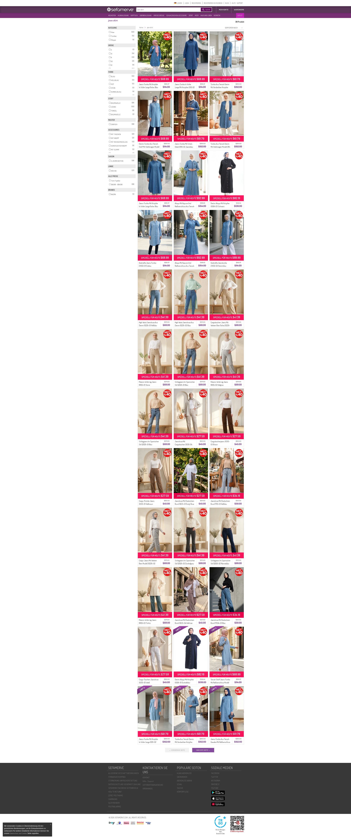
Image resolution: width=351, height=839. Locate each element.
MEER (196, 15)
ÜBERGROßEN (182, 777)
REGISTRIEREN (196, 3)
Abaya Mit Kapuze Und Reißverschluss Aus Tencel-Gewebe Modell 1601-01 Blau (185, 206)
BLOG (227, 3)
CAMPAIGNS (112, 799)
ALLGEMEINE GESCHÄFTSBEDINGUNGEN (123, 773)
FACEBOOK (215, 773)
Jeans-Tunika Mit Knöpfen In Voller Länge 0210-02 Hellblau (148, 742)
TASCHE (180, 788)
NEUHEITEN (112, 15)
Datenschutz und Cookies (18, 833)
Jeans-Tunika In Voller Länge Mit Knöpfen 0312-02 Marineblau (185, 87)
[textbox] (166, 9)
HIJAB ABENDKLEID (184, 773)
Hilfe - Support (148, 781)
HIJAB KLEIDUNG (123, 15)
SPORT (191, 15)
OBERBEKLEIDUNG (146, 15)
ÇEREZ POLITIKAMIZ (115, 795)
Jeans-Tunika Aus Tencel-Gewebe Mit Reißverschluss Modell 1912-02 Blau (220, 742)
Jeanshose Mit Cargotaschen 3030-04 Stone (183, 444)
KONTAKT (146, 777)
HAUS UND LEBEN (206, 15)
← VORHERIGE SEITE (177, 750)
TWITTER (214, 777)
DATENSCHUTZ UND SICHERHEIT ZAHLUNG (124, 784)
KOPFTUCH (134, 15)
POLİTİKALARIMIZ (114, 806)
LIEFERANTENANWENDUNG (153, 785)
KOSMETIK (217, 15)
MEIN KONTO (223, 10)
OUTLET (239, 15)
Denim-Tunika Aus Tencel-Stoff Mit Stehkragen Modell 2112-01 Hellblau (149, 147)
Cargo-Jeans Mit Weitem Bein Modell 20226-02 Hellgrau (148, 563)
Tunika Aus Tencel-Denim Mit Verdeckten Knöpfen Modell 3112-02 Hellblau (184, 742)
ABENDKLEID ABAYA (184, 780)
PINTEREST (215, 784)
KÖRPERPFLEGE (183, 792)
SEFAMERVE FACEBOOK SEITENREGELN (123, 788)
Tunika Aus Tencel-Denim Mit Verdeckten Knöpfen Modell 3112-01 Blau (220, 87)
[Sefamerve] (121, 9)
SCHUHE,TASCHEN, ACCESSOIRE (176, 15)
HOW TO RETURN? (115, 792)
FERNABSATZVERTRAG (117, 777)
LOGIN (187, 3)
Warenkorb (239, 10)
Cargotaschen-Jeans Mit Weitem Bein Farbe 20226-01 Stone (220, 325)
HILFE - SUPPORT (237, 3)
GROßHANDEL (148, 788)
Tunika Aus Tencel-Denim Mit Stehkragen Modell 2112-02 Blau (220, 147)
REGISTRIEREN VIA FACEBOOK (213, 3)
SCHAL (179, 784)
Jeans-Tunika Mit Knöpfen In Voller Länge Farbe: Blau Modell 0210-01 (148, 87)
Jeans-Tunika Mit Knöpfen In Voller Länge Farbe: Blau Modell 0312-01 (148, 206)
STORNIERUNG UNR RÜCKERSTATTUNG (122, 780)
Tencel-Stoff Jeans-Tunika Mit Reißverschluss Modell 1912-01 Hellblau (220, 682)
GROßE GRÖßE (159, 15)
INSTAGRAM (215, 780)
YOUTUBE (214, 788)
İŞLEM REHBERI (114, 803)
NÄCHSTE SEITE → (203, 750)
